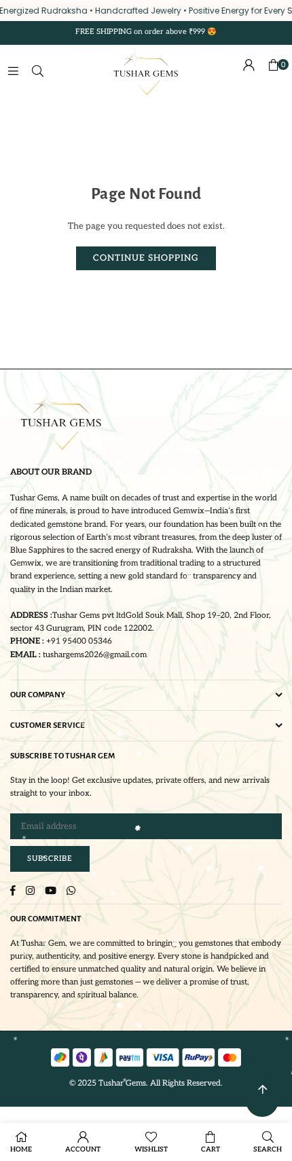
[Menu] (13, 71)
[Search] (37, 71)
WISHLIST (151, 1149)
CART (210, 1149)
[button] (273, 71)
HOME (21, 1149)
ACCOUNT (83, 1149)
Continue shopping (146, 258)
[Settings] (248, 71)
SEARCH (267, 1149)
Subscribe (50, 858)
